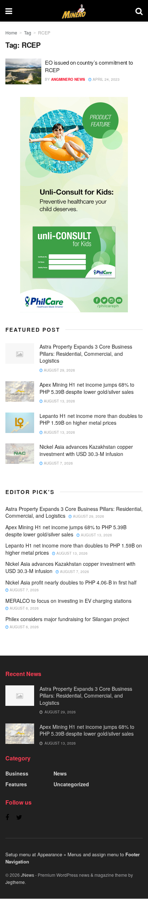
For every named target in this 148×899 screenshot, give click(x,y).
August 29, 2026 (59, 370)
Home (11, 32)
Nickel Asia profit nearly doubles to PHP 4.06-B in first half (71, 582)
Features (16, 784)
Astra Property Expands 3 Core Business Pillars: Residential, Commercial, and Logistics (86, 353)
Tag (27, 32)
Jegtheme (15, 882)
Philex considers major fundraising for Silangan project (67, 619)
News (60, 773)
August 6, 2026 (24, 608)
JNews (27, 875)
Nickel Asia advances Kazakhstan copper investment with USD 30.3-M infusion (86, 450)
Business (16, 773)
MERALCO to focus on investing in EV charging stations (68, 600)
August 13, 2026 (59, 401)
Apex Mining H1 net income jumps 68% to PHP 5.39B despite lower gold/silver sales (87, 388)
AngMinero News (68, 79)
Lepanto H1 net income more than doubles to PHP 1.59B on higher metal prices (91, 419)
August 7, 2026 (58, 463)
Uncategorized (71, 784)
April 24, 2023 (106, 79)
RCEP (44, 32)
